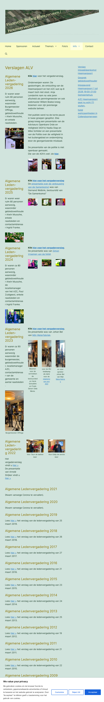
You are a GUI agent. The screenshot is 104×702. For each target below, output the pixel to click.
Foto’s (65, 46)
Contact (89, 46)
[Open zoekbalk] (6, 54)
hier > (16, 465)
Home (8, 46)
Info (75, 46)
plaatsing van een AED (46, 381)
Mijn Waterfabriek (41, 335)
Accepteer (92, 692)
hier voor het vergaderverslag (48, 180)
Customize (59, 692)
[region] (52, 690)
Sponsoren (21, 46)
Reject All (76, 692)
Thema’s (49, 46)
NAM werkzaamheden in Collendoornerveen (87, 113)
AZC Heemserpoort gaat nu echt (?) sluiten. (88, 102)
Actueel (36, 46)
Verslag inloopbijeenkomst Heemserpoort (87, 70)
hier (35, 76)
